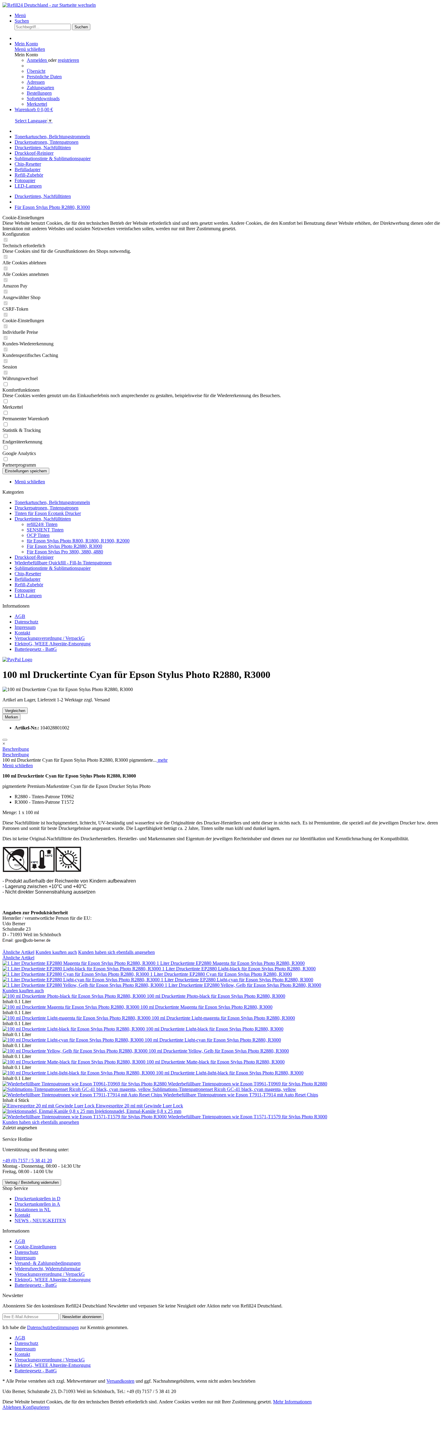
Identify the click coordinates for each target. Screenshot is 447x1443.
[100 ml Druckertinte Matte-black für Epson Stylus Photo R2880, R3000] (74, 1061)
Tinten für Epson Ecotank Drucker (48, 513)
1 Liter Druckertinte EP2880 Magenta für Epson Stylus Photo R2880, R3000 (231, 963)
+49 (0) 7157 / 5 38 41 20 (27, 1160)
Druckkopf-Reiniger (34, 557)
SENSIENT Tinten (45, 529)
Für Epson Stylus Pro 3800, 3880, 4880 (65, 551)
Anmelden (37, 60)
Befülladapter (27, 579)
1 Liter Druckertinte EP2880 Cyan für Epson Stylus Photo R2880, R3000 (221, 974)
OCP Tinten (38, 535)
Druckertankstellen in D (38, 1198)
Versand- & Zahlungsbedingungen (48, 1263)
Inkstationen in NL (33, 1209)
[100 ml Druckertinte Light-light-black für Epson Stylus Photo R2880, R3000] (79, 1072)
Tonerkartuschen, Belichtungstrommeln (52, 502)
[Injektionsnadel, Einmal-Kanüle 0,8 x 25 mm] (48, 1111)
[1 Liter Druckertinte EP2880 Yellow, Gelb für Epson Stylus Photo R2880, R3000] (83, 985)
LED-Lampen (28, 595)
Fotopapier (25, 590)
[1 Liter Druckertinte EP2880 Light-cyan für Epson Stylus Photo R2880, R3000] (81, 979)
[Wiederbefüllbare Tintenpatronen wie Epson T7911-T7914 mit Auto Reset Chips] (82, 1094)
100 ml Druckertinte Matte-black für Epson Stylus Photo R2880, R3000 (216, 1061)
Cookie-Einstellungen (35, 1246)
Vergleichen (15, 710)
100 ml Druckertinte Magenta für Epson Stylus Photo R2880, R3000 (206, 1007)
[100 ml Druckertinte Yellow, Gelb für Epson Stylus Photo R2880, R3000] (75, 1050)
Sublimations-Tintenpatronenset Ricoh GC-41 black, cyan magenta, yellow (224, 1089)
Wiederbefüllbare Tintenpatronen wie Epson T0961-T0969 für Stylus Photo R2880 (247, 1083)
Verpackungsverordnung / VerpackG (50, 638)
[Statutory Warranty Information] (4, 740)
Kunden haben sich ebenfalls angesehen (116, 952)
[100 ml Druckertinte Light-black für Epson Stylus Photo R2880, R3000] (74, 1029)
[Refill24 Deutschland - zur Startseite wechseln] (49, 5)
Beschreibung (15, 749)
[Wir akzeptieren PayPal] (17, 659)
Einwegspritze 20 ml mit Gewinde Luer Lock (139, 1105)
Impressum (25, 627)
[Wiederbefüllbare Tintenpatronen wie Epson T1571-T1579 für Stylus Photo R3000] (85, 1116)
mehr (162, 760)
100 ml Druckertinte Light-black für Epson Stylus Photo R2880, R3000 (214, 1029)
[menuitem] (230, 15)
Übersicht (36, 71)
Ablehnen (12, 1407)
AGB (20, 616)
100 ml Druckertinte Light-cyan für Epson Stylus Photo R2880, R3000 (213, 1040)
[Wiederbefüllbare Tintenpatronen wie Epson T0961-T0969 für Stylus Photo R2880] (85, 1083)
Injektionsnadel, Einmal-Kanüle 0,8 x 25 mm (138, 1111)
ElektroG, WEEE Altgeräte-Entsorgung (53, 643)
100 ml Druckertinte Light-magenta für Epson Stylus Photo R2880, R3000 (223, 1018)
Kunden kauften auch (56, 952)
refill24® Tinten (42, 524)
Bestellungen (39, 93)
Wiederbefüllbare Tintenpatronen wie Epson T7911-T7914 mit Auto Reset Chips (240, 1094)
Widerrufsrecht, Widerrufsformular (48, 1268)
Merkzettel (37, 104)
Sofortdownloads (43, 98)
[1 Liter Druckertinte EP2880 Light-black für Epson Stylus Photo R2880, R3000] (82, 968)
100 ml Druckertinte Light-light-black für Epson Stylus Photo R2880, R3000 (229, 1072)
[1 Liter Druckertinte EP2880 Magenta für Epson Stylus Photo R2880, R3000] (79, 963)
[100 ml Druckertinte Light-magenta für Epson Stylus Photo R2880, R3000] (77, 1018)
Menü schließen (30, 49)
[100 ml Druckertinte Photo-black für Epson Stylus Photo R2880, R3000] (74, 996)
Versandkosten (120, 1381)
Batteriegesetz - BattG (36, 649)
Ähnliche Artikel (18, 952)
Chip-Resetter (28, 573)
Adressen (36, 82)
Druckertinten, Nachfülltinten (43, 518)
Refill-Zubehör (29, 584)
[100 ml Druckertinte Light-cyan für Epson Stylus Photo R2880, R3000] (73, 1040)
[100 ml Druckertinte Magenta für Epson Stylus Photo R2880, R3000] (71, 1007)
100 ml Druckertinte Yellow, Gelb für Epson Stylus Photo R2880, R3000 (219, 1050)
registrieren (68, 60)
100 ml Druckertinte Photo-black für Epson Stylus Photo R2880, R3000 (216, 996)
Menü (20, 15)
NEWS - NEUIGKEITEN (40, 1220)
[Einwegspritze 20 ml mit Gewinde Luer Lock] (49, 1105)
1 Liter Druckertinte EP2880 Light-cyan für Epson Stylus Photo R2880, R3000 (237, 979)
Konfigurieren (36, 1407)
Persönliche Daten (44, 76)
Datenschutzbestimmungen (53, 1327)
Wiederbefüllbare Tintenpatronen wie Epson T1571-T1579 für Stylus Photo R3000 (247, 1116)
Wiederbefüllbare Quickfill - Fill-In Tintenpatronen (63, 562)
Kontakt (22, 632)
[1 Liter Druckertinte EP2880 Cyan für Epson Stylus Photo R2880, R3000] (76, 974)
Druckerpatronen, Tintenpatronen (46, 507)
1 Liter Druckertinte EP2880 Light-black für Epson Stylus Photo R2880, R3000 (239, 968)
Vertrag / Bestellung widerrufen (32, 1182)
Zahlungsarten (40, 87)
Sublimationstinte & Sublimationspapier (53, 568)
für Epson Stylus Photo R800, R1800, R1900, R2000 (78, 540)
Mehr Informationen (292, 1401)
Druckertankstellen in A (37, 1204)
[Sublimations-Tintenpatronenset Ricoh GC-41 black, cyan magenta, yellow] (77, 1089)
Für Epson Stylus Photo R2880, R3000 (64, 546)
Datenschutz (26, 621)
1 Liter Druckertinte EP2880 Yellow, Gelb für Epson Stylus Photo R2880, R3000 (243, 985)
